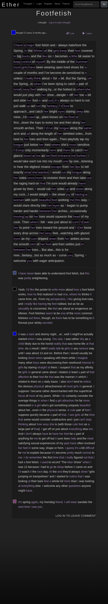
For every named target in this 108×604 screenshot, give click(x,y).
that (42, 183)
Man (70, 462)
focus (21, 395)
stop (21, 150)
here (53, 150)
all (45, 50)
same (87, 128)
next (40, 471)
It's (57, 100)
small (17, 89)
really (29, 78)
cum (75, 222)
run (51, 128)
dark (31, 334)
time (21, 348)
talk (58, 348)
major (30, 45)
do (63, 395)
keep (63, 50)
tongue (64, 128)
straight (42, 367)
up (28, 106)
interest (86, 362)
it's (76, 448)
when (37, 84)
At (50, 471)
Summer (81, 61)
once (31, 178)
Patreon (66, 4)
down (27, 155)
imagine (83, 358)
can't (82, 419)
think (37, 78)
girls (56, 50)
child (21, 343)
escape (56, 167)
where (56, 144)
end (59, 471)
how (76, 289)
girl (60, 400)
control (26, 61)
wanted (43, 172)
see (60, 339)
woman (19, 200)
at (77, 117)
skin (33, 244)
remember (35, 457)
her (43, 95)
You (54, 339)
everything (75, 429)
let (81, 227)
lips (77, 167)
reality (57, 343)
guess (70, 448)
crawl (31, 117)
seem (49, 313)
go (51, 467)
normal (86, 452)
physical (39, 386)
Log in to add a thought (59, 22)
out (50, 100)
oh (89, 78)
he (34, 294)
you (70, 255)
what (27, 172)
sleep (60, 467)
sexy (26, 89)
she (87, 89)
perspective (58, 299)
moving (19, 216)
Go (104, 4)
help (73, 438)
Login (39, 4)
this (77, 200)
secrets (47, 322)
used (45, 462)
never (30, 273)
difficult (89, 448)
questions (74, 485)
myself (40, 61)
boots (26, 56)
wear (74, 502)
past (66, 443)
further (81, 155)
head (76, 216)
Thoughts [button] (28, 4)
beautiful (45, 200)
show (84, 471)
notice (87, 381)
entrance (64, 155)
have (19, 45)
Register (48, 4)
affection (23, 376)
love (66, 106)
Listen (89, 33)
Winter (38, 50)
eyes (61, 111)
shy (82, 339)
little (74, 56)
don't (70, 381)
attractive (68, 400)
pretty (27, 278)
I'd (61, 106)
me (38, 155)
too (91, 429)
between (45, 211)
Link (73, 33)
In (25, 50)
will (68, 502)
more (39, 178)
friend (59, 502)
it (53, 56)
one (65, 161)
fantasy (52, 106)
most (17, 67)
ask (86, 222)
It (19, 334)
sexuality (23, 308)
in (15, 56)
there (66, 150)
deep (79, 111)
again (34, 502)
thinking (23, 424)
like (44, 56)
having (79, 194)
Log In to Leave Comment (76, 515)
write (55, 289)
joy (68, 194)
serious (83, 348)
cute (72, 410)
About (57, 4)
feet (77, 50)
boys (36, 362)
